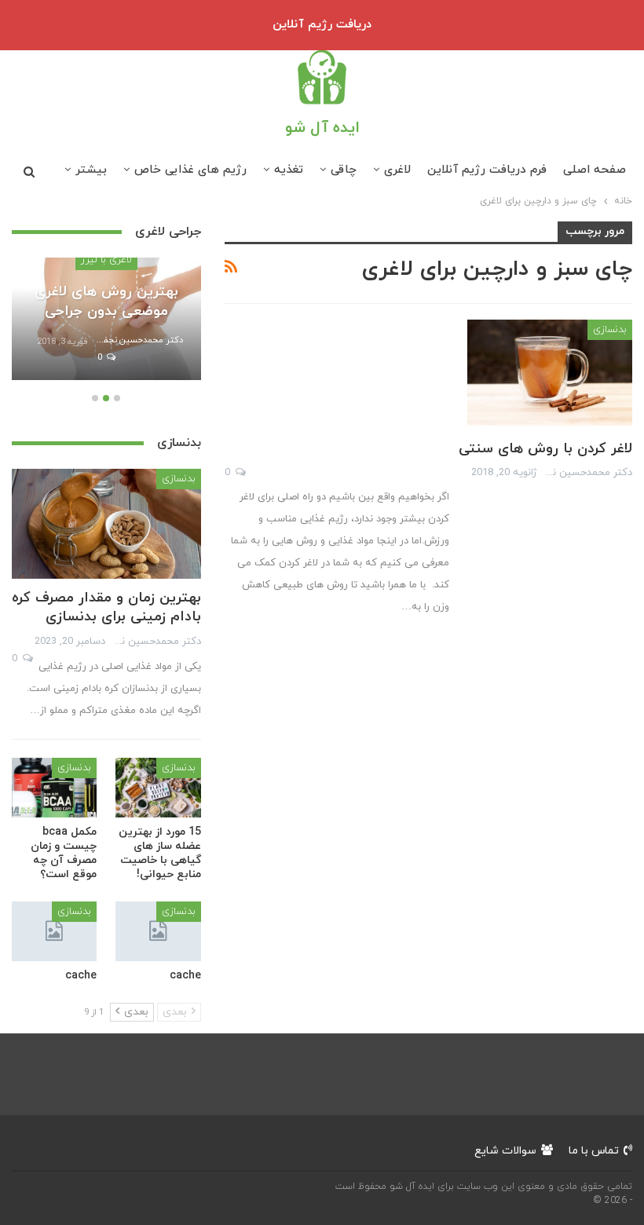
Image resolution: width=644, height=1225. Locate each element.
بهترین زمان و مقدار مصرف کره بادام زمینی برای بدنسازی (106, 607)
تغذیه (288, 170)
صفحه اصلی (594, 170)
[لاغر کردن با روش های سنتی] (549, 372)
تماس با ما (594, 1150)
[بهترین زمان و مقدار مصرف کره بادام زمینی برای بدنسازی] (106, 524)
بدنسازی (610, 330)
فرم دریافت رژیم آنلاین (487, 170)
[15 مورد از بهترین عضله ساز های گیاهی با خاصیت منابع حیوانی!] (158, 787)
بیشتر (91, 170)
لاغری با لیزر (106, 260)
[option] (106, 327)
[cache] (158, 931)
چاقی (344, 170)
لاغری (397, 170)
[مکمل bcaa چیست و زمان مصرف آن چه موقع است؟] (54, 787)
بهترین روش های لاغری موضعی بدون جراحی (106, 301)
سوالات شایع (505, 1150)
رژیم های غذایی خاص (190, 170)
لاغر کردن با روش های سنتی (545, 449)
